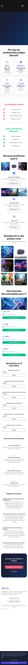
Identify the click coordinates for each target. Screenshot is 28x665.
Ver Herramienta (13, 317)
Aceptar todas (14, 662)
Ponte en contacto (14, 601)
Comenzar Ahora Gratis (14, 567)
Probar (14, 375)
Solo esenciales (14, 660)
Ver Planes (14, 571)
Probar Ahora (13, 183)
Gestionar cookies (4, 608)
